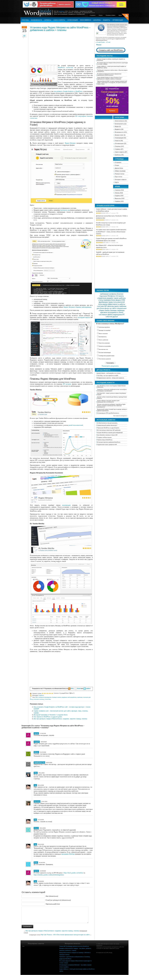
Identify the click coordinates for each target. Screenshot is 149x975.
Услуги (100, 15)
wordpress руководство (45, 697)
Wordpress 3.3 (113, 296)
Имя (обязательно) (52, 896)
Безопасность (119, 124)
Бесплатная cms (103, 349)
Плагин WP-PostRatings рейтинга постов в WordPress (74, 946)
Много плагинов (103, 333)
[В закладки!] (52, 693)
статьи (100, 300)
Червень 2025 (119, 201)
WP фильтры (109, 306)
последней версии (84, 317)
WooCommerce (85, 20)
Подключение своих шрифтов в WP (107, 444)
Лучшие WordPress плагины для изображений (109, 432)
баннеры (113, 310)
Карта (120, 15)
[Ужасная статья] (42, 693)
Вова (36, 862)
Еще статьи (118, 176)
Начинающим (72, 20)
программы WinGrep (67, 854)
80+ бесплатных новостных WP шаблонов (108, 430)
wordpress (61, 11)
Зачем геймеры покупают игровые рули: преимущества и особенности (108, 401)
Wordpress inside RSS (125, 17)
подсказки (103, 296)
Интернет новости (120, 179)
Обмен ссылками (120, 171)
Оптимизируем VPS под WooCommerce (108, 413)
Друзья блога (119, 168)
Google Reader (101, 42)
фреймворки (103, 302)
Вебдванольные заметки (104, 378)
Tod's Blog (100, 375)
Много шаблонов (103, 340)
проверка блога (109, 300)
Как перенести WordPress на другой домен (48, 717)
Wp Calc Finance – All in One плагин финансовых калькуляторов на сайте (65, 935)
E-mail (108, 42)
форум (118, 300)
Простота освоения (104, 343)
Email (78, 688)
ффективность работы (116, 304)
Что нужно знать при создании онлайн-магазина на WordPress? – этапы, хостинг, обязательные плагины (111, 232)
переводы (121, 310)
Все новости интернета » (120, 415)
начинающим (66, 505)
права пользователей (116, 302)
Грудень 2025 (119, 195)
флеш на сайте (110, 308)
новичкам (79, 697)
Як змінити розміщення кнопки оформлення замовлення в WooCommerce (109, 74)
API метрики (67, 384)
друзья (115, 317)
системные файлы (106, 314)
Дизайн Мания (101, 373)
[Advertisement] (61, 48)
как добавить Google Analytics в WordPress (68, 91)
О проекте (92, 15)
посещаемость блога (115, 312)
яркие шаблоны (120, 298)
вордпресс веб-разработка (69, 697)
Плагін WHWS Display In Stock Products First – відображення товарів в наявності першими (109, 78)
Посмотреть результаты (110, 366)
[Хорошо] (49, 693)
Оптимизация (117, 20)
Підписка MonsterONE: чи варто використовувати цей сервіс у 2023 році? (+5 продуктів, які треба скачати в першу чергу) (112, 83)
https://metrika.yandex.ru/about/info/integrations (49, 875)
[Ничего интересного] (44, 693)
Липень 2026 (119, 193)
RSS (72, 688)
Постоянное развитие (105, 359)
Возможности (36, 20)
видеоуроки (117, 314)
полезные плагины (39, 699)
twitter (88, 688)
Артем (36, 871)
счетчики (100, 306)
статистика (48, 699)
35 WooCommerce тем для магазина (107, 423)
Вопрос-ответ (119, 135)
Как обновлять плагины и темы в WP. (107, 435)
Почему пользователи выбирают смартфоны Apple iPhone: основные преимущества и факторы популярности (111, 406)
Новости (117, 140)
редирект (110, 298)
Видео (117, 126)
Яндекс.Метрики (70, 143)
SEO (36, 697)
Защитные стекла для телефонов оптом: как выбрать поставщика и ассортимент (112, 390)
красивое (103, 312)
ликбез (107, 310)
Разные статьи (119, 174)
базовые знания (56, 697)
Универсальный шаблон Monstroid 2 (107, 425)
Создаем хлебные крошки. (104, 437)
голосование (103, 304)
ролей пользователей (76, 425)
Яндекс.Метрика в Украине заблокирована (77, 307)
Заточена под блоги (104, 327)
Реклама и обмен (110, 15)
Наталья (37, 801)
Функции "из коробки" (105, 330)
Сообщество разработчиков (106, 355)
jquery (117, 306)
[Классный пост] (50, 693)
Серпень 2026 (119, 190)
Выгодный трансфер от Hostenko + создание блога (50, 715)
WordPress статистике (65, 67)
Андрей (36, 742)
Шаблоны (97, 20)
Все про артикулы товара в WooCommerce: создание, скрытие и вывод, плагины (60, 719)
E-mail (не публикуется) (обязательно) (58, 900)
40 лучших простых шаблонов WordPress (108, 442)
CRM (123, 300)
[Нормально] (47, 693)
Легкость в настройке (105, 346)
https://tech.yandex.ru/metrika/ (73, 873)
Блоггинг (120, 294)
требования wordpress (108, 294)
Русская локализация (105, 352)
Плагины (25, 20)
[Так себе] (46, 693)
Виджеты (106, 20)
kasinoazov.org (65, 210)
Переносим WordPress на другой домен (108, 427)
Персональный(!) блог (53, 904)
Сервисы (47, 20)
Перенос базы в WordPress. (105, 439)
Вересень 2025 (119, 198)
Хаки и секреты (59, 20)
